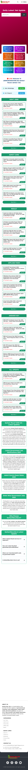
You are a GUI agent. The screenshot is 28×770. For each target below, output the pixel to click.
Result (4, 727)
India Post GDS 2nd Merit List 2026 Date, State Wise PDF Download (12, 249)
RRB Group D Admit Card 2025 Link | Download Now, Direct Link (12, 383)
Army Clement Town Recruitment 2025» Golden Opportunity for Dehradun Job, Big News (13, 392)
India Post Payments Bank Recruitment (19, 70)
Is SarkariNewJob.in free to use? (11, 560)
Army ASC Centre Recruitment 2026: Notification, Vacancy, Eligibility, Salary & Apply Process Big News (13, 375)
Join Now (21, 88)
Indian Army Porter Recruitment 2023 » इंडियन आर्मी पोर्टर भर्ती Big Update (13, 294)
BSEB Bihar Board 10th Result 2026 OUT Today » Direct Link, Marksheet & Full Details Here (13, 241)
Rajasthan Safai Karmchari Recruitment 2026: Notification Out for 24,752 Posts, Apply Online (13, 131)
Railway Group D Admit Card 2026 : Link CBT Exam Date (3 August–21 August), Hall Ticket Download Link (13, 169)
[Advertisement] (14, 31)
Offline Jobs (6, 725)
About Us (5, 732)
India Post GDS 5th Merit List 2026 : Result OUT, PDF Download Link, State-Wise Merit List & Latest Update (13, 232)
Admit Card (5, 722)
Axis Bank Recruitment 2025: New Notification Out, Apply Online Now (12, 407)
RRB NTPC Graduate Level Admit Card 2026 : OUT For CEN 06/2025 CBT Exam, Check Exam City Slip (13, 194)
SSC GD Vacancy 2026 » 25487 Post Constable (19, 49)
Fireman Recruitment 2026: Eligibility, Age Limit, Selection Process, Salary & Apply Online (13, 105)
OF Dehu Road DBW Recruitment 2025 (19, 64)
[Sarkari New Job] (5, 2)
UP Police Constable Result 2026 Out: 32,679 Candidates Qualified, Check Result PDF (13, 140)
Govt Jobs (5, 720)
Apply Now (22, 109)
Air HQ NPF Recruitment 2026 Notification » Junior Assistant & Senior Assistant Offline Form (13, 268)
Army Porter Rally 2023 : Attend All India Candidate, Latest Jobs (12, 301)
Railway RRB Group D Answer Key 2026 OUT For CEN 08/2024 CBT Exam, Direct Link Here (13, 355)
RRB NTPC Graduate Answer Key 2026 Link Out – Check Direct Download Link (13, 320)
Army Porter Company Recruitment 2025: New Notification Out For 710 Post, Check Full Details (12, 286)
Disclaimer (5, 736)
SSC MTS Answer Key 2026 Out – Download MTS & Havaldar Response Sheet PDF (13, 346)
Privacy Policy (6, 738)
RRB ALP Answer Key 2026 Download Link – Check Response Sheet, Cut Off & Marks (13, 338)
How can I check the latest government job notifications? (10, 546)
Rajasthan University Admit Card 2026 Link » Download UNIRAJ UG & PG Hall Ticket (13, 160)
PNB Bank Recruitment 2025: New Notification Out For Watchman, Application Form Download (12, 277)
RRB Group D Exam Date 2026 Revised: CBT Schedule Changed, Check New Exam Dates (13, 178)
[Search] (24, 15)
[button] (18, 2)
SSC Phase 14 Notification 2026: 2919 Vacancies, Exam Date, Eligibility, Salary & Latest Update (14, 123)
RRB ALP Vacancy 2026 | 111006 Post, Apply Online (8, 49)
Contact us (5, 734)
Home (4, 739)
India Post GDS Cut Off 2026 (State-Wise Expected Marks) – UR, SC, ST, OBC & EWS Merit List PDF (13, 214)
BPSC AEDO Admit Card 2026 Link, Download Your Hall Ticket (12, 186)
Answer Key (6, 723)
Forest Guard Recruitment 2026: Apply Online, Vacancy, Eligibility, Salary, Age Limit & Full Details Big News (13, 114)
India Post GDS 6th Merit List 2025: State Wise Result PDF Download (12, 399)
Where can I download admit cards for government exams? (12, 553)
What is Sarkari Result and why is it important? (12, 539)
